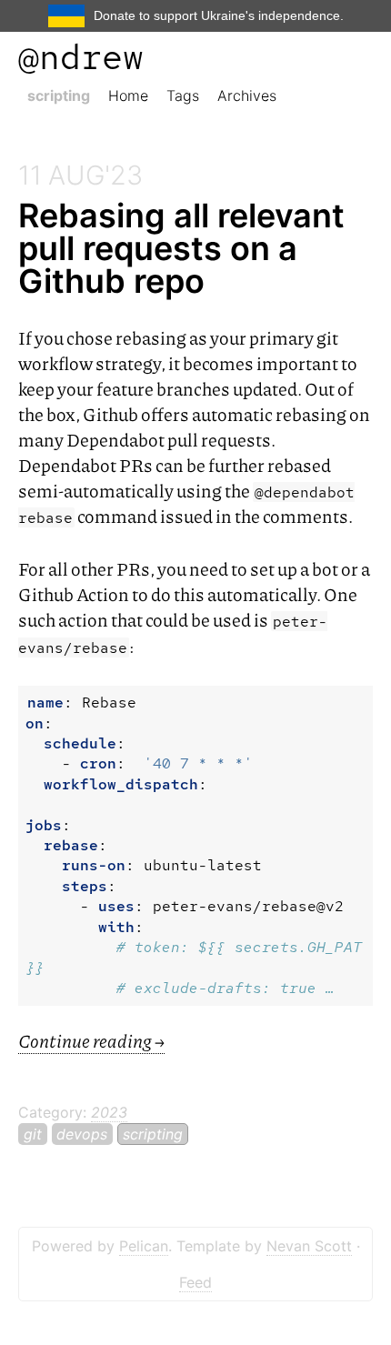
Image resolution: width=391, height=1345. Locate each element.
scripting (58, 95)
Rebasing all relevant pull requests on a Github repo (181, 248)
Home (128, 95)
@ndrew (81, 57)
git (33, 1134)
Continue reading (91, 1040)
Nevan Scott (309, 1246)
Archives (246, 95)
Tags (182, 95)
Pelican (143, 1246)
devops (81, 1134)
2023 (109, 1112)
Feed (195, 1282)
